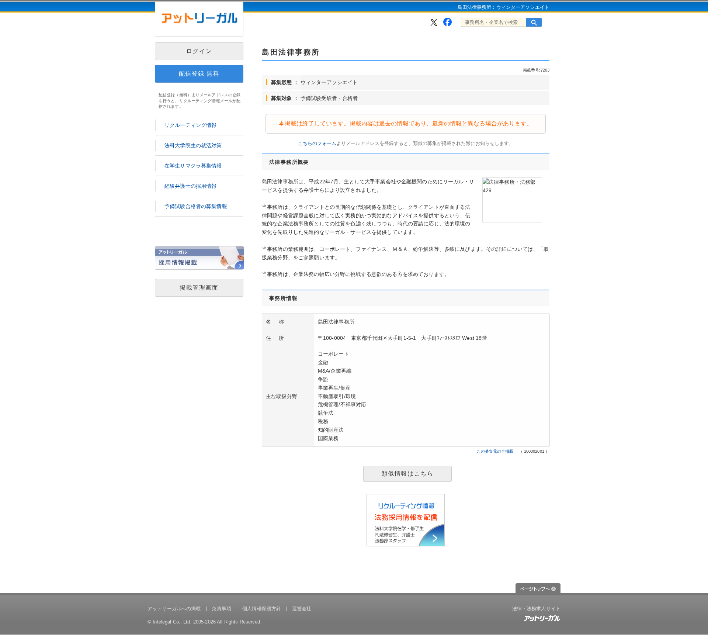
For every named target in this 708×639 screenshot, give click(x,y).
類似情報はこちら (408, 473)
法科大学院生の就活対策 (193, 145)
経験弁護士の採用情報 (190, 186)
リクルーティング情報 (190, 125)
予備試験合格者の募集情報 (195, 206)
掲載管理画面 (199, 287)
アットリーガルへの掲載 (174, 608)
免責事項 (221, 608)
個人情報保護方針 (261, 608)
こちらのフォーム (317, 143)
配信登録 (199, 73)
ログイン (199, 51)
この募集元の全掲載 (494, 451)
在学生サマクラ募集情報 (193, 166)
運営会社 (302, 608)
